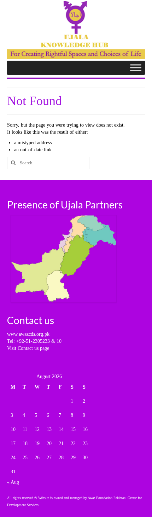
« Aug (13, 482)
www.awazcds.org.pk (28, 334)
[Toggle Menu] (135, 67)
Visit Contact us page (28, 348)
